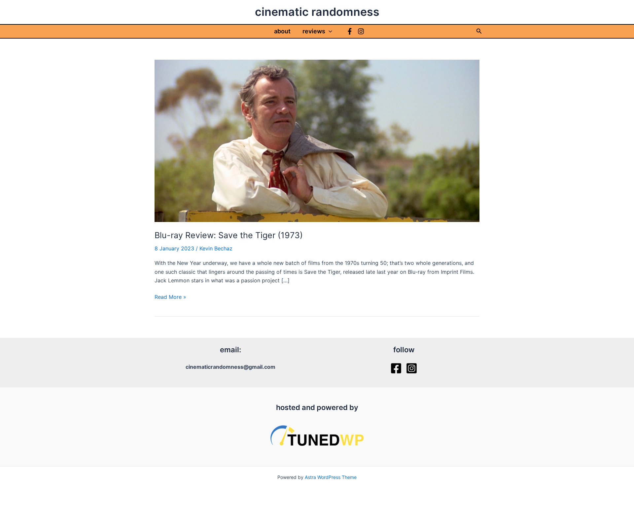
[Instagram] (361, 31)
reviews (313, 31)
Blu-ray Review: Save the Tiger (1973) (229, 235)
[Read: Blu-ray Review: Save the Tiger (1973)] (317, 140)
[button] (328, 31)
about (282, 31)
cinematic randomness (317, 11)
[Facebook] (350, 31)
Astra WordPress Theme (331, 477)
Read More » (170, 297)
